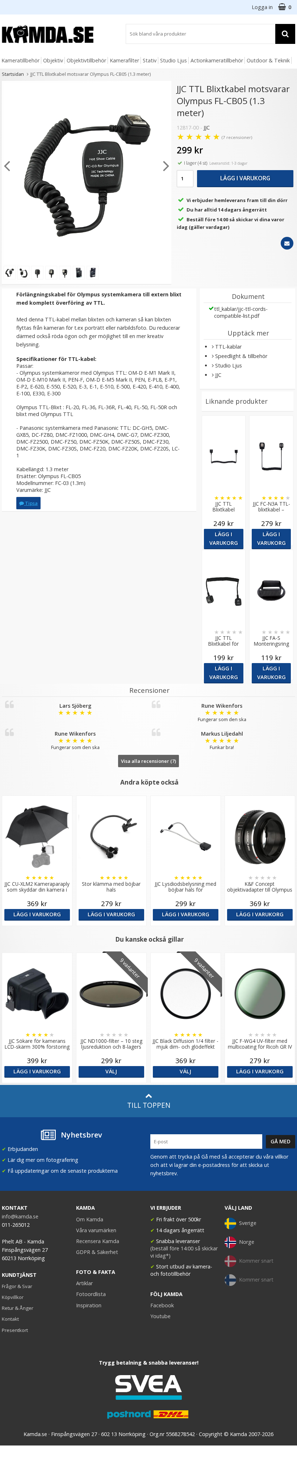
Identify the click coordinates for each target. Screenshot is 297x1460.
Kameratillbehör (20, 60)
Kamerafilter (124, 60)
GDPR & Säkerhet (97, 1252)
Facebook (162, 1305)
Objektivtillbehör (86, 60)
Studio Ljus (173, 60)
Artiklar (84, 1283)
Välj (111, 1071)
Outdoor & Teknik (268, 60)
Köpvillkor (13, 1297)
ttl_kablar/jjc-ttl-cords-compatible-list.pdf (241, 312)
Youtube (160, 1316)
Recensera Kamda (97, 1241)
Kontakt (10, 1319)
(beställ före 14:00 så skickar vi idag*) (184, 1252)
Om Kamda (89, 1219)
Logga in (262, 7)
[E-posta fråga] (287, 243)
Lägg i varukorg (245, 178)
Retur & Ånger (17, 1308)
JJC (207, 127)
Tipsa (31, 503)
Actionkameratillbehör (217, 60)
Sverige (247, 1223)
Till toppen (148, 1105)
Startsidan (13, 74)
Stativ (149, 60)
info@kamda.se (20, 1216)
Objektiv (53, 60)
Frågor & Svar (17, 1286)
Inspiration (88, 1305)
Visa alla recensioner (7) (148, 761)
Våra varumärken (96, 1230)
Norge (246, 1241)
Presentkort (15, 1330)
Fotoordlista (91, 1294)
